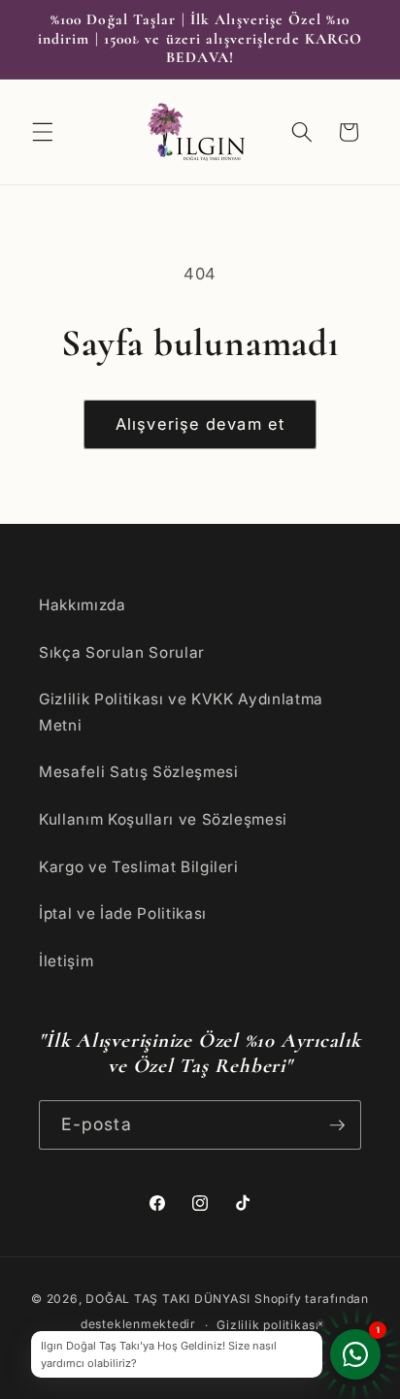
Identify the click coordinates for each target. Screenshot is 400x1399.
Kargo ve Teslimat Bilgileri (139, 867)
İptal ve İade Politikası (123, 913)
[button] (42, 132)
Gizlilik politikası (268, 1325)
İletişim (66, 961)
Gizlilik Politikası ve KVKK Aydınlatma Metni (181, 712)
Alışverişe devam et (200, 424)
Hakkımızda (82, 605)
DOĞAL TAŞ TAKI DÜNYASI (167, 1298)
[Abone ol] (337, 1125)
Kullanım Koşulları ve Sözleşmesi (163, 819)
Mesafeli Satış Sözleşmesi (139, 772)
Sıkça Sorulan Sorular (122, 652)
